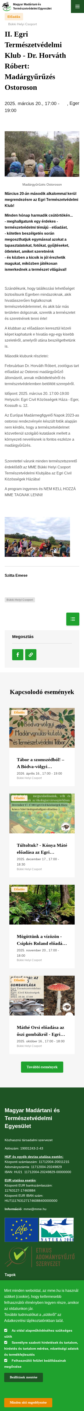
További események (42, 1067)
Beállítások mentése (23, 1377)
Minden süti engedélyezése (28, 1402)
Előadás (13, 17)
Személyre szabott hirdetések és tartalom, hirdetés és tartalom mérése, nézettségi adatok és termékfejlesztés (41, 1348)
